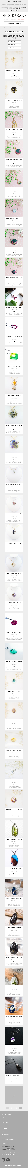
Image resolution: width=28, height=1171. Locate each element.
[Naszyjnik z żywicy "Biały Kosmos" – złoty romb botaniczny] (14, 563)
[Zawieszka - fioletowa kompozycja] (14, 799)
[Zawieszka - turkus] (14, 681)
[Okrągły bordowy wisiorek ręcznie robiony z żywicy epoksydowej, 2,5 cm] (14, 622)
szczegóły (25, 7)
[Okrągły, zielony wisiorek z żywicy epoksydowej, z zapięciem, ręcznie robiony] (14, 651)
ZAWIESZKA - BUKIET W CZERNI (14, 100)
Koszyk (19, 1)
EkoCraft (14, 132)
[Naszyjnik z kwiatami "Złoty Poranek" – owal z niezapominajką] (14, 474)
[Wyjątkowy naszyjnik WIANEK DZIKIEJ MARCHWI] (14, 208)
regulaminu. (13, 1154)
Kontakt (3, 1136)
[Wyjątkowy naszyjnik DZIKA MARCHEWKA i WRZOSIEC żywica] (14, 238)
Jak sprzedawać (5, 1134)
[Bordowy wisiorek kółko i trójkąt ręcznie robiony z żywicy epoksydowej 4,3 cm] (14, 297)
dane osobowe (10, 1156)
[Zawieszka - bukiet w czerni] (14, 90)
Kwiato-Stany (14, 398)
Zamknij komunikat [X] (14, 10)
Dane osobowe (5, 1122)
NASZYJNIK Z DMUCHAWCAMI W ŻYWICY (17, 957)
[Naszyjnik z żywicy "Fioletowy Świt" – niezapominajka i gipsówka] (14, 444)
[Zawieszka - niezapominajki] (14, 770)
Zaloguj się (15, 1)
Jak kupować (4, 1131)
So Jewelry (14, 841)
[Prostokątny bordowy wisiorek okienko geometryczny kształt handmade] (14, 326)
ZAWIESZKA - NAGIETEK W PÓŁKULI (15, 750)
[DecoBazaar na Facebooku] (8, 1160)
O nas (3, 1117)
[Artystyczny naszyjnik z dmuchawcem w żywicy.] (14, 1065)
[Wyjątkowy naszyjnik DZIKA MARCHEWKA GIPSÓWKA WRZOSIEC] (14, 149)
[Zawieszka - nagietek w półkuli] (14, 740)
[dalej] (14, 1095)
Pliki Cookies (4, 1125)
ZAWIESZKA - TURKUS (14, 691)
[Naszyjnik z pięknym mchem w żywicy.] (14, 829)
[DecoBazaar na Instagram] (3, 1160)
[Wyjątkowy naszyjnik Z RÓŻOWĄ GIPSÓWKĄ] (14, 267)
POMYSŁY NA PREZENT (10, 20)
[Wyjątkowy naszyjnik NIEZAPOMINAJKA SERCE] (14, 119)
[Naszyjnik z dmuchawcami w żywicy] (14, 947)
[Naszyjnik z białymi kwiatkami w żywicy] (14, 888)
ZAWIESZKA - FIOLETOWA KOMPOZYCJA (16, 809)
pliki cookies (17, 1156)
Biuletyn (3, 1120)
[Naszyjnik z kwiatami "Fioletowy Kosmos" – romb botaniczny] (14, 592)
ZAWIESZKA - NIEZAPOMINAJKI (14, 780)
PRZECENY (21, 20)
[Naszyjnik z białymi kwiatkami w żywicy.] (14, 1006)
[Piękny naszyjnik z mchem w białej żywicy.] (14, 976)
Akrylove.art (14, 309)
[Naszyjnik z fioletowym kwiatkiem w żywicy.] (14, 1036)
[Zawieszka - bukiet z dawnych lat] (14, 60)
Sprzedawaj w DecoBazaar (8, 1139)
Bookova (14, 73)
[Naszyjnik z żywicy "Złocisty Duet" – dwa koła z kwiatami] (14, 385)
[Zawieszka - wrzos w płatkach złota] (14, 710)
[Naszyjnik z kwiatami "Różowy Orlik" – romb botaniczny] (14, 504)
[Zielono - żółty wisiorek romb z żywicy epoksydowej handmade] (14, 356)
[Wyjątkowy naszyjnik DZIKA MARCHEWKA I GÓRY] (14, 178)
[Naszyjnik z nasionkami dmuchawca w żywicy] (14, 917)
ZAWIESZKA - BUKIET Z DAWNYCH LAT (16, 70)
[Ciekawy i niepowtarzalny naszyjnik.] (14, 858)
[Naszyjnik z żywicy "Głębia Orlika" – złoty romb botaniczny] (14, 533)
